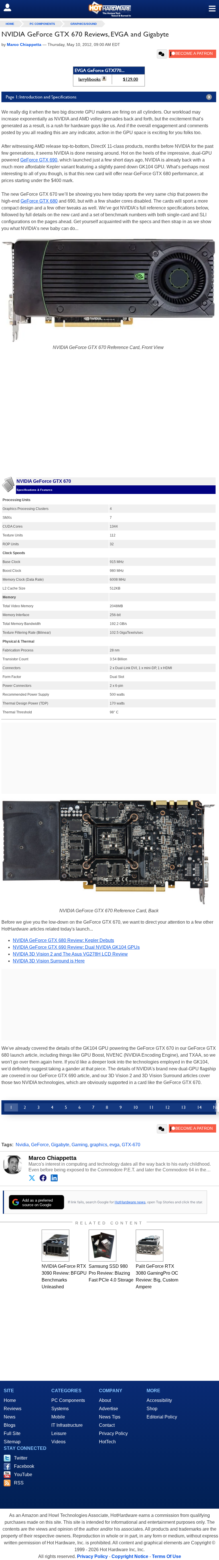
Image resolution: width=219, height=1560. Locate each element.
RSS (19, 1482)
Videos (58, 1441)
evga (114, 1144)
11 (151, 1107)
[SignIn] (11, 7)
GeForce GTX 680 (39, 201)
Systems (60, 1408)
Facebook (24, 1466)
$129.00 (130, 79)
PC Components (42, 23)
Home (10, 1400)
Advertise (108, 1408)
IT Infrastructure (67, 1425)
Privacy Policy (113, 1433)
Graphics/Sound (83, 23)
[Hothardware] (109, 9)
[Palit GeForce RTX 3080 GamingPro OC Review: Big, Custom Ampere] (149, 1245)
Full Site (12, 1433)
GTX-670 (131, 1144)
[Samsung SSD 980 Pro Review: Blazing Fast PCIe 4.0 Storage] (102, 1245)
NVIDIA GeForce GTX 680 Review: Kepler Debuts (63, 940)
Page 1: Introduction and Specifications (41, 97)
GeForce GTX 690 (38, 160)
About (105, 1400)
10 (135, 1107)
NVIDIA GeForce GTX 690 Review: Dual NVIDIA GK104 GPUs (76, 947)
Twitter (20, 1458)
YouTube (23, 1474)
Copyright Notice (129, 1556)
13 (183, 1107)
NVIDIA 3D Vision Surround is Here (49, 960)
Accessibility (159, 1400)
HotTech (107, 1441)
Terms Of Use (166, 1556)
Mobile (58, 1416)
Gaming (80, 1144)
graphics (98, 1144)
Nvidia (22, 1144)
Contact (107, 1425)
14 (199, 1107)
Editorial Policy (162, 1416)
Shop (152, 1408)
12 (167, 1107)
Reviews (12, 1408)
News (9, 1416)
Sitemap (12, 1441)
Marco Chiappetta (52, 1158)
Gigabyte (60, 1144)
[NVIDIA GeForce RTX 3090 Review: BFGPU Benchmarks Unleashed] (55, 1245)
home (10, 23)
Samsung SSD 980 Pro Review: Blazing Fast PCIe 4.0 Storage (111, 1273)
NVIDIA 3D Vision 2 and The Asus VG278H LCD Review (70, 954)
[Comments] (162, 53)
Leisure (58, 1433)
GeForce (40, 1144)
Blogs (9, 1425)
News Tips (109, 1416)
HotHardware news (130, 1202)
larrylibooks (89, 79)
